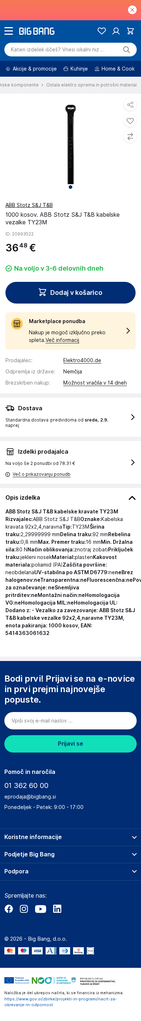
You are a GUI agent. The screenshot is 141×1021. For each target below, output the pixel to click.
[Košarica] (130, 31)
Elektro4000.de (82, 360)
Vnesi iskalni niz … (57, 49)
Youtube (40, 909)
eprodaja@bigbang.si (30, 797)
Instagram (24, 909)
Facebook (8, 909)
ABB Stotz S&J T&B (29, 205)
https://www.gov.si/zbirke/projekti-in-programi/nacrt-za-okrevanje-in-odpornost (60, 1002)
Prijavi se (70, 743)
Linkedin (57, 909)
